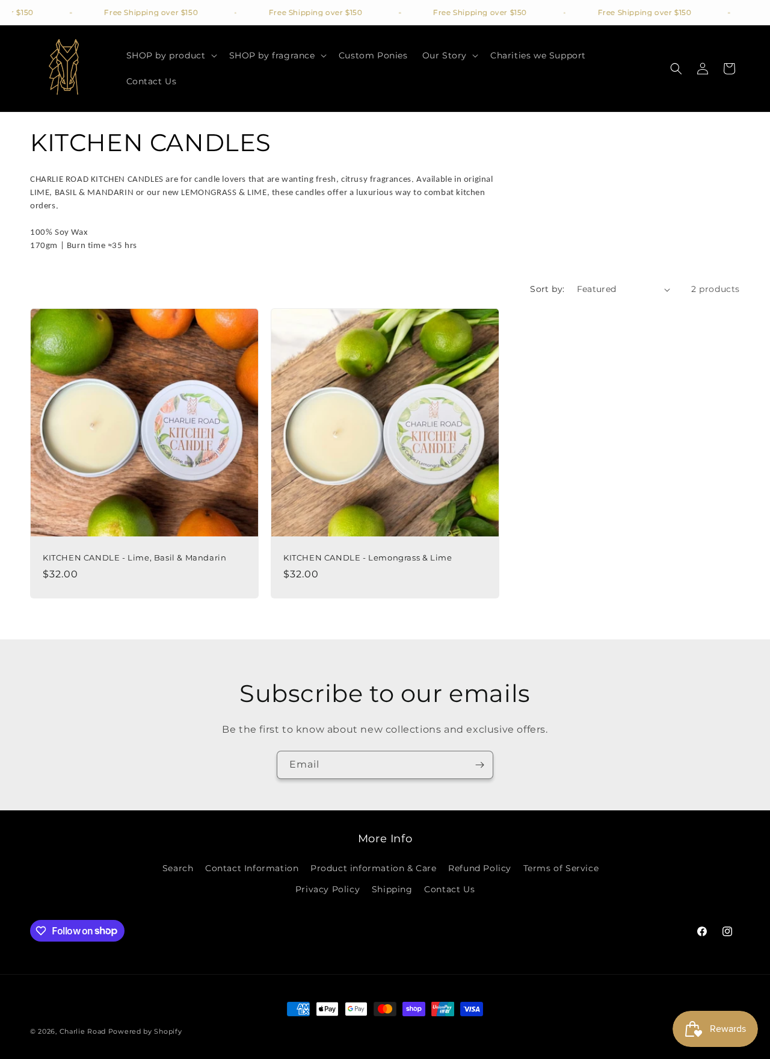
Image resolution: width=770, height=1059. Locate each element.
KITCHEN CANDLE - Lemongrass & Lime (367, 557)
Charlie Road (83, 1031)
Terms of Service (561, 868)
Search (178, 868)
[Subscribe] (479, 765)
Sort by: (547, 289)
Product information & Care (373, 868)
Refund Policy (479, 868)
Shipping (392, 889)
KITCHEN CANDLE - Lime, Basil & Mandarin (134, 557)
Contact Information (251, 868)
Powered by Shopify (145, 1031)
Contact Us (449, 889)
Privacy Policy (327, 889)
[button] (170, 55)
